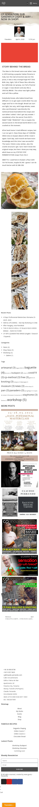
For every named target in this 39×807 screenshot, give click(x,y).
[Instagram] (3, 781)
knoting (7, 381)
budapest (17, 373)
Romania (11, 395)
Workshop (6, 353)
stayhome (30, 394)
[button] (19, 45)
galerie (32, 377)
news (19, 386)
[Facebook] (20, 781)
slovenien (18, 395)
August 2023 (20, 368)
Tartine (4, 400)
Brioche (8, 373)
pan (5, 390)
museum (8, 386)
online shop (29, 386)
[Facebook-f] (14, 781)
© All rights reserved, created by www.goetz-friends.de (16, 775)
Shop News (7, 350)
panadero (17, 390)
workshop (16, 400)
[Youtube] (9, 781)
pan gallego (29, 391)
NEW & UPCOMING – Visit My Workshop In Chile (20, 323)
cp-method (12, 377)
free (25, 377)
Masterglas (24, 382)
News (5, 347)
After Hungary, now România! (13, 325)
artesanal (8, 367)
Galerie (8, 355)
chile (25, 373)
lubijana (17, 382)
